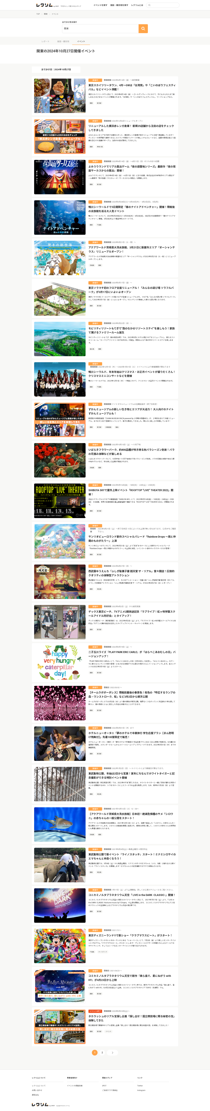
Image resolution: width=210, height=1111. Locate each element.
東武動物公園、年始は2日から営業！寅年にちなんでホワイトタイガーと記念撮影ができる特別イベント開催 (131, 775)
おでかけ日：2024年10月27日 (56, 69)
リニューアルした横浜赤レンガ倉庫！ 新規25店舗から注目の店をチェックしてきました (131, 128)
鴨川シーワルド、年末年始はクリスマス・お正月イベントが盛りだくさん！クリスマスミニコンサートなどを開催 (132, 374)
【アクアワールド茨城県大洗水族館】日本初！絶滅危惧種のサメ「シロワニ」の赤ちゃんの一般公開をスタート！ (130, 816)
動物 (117, 427)
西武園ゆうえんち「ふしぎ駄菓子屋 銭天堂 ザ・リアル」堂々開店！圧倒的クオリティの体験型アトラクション (131, 573)
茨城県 (92, 265)
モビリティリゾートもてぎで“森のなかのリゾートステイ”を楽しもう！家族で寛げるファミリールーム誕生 (131, 330)
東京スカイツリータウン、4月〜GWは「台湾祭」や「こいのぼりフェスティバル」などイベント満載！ (132, 87)
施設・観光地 (63, 41)
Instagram (141, 1090)
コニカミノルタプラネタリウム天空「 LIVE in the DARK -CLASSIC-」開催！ (132, 894)
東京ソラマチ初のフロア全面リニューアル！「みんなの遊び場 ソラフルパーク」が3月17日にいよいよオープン (131, 290)
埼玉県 (99, 589)
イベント (108, 1031)
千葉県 (99, 225)
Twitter (140, 1086)
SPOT (104, 1086)
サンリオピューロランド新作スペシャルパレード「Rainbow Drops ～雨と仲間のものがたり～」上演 (132, 538)
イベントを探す (100, 5)
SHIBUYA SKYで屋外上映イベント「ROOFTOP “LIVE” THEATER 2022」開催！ (130, 492)
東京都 (99, 103)
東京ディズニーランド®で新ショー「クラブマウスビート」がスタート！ (130, 935)
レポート (45, 41)
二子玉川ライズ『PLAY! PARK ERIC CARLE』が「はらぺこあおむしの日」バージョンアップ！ (132, 654)
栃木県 (92, 349)
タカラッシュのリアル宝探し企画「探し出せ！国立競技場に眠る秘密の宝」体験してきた (132, 1018)
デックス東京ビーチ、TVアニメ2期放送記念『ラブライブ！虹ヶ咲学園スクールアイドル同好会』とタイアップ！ (131, 613)
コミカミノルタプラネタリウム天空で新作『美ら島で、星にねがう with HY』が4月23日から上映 (129, 978)
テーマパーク (102, 952)
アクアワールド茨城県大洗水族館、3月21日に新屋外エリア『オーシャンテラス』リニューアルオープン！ (131, 249)
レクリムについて (39, 1086)
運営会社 (35, 1095)
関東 (91, 103)
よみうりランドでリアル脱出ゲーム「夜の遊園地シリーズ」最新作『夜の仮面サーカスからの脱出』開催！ (132, 168)
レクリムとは (137, 5)
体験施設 (108, 427)
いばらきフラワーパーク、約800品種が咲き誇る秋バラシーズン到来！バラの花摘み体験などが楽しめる (131, 451)
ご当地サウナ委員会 (110, 1090)
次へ (112, 1053)
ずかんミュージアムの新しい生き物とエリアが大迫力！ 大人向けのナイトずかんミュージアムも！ (131, 411)
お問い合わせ (37, 1090)
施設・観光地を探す (119, 5)
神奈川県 (100, 147)
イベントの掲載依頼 (74, 1086)
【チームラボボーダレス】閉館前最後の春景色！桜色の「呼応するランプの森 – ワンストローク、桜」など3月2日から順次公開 (131, 694)
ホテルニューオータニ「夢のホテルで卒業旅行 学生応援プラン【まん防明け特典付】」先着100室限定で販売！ (131, 735)
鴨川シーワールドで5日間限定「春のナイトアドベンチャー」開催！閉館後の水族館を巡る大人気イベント (131, 209)
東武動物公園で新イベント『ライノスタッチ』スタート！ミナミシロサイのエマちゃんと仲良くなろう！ (132, 856)
